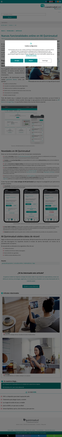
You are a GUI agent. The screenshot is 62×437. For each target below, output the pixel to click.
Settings (45, 60)
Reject (31, 60)
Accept (17, 60)
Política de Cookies (31, 55)
